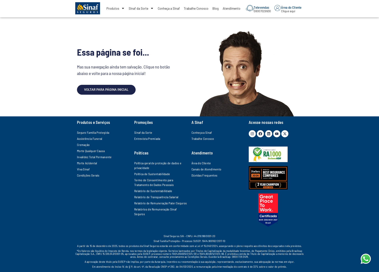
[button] (369, 262)
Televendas (261, 7)
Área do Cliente (291, 7)
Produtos (112, 8)
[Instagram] (252, 133)
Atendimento (231, 8)
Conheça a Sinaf (169, 8)
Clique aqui (288, 11)
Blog (215, 8)
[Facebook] (260, 133)
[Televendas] (250, 8)
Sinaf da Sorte (138, 8)
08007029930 (262, 11)
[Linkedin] (268, 133)
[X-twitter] (284, 133)
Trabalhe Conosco (196, 8)
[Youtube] (276, 133)
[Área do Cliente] (277, 8)
